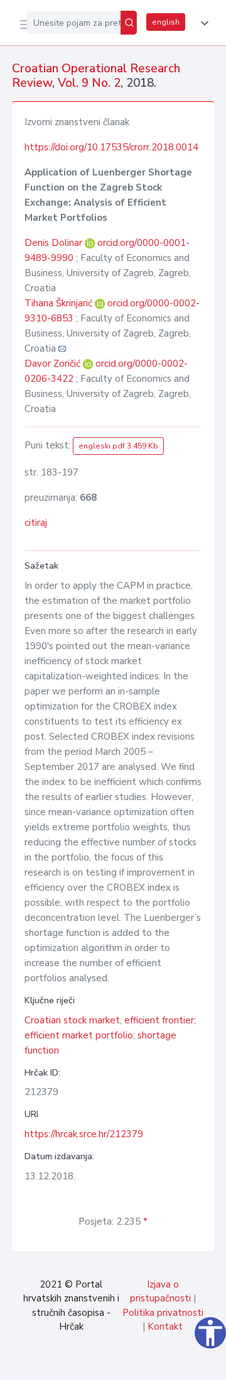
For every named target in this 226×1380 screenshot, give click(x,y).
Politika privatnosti (162, 1312)
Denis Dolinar (54, 242)
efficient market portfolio (78, 1035)
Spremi (120, 1363)
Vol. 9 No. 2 (89, 83)
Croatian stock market (72, 1020)
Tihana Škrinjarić (59, 303)
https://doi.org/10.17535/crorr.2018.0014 (111, 147)
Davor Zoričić (53, 363)
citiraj (35, 522)
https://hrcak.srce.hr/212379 (83, 1134)
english (166, 22)
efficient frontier (159, 1020)
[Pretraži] (129, 23)
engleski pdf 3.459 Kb (118, 446)
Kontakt (165, 1326)
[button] (202, 23)
